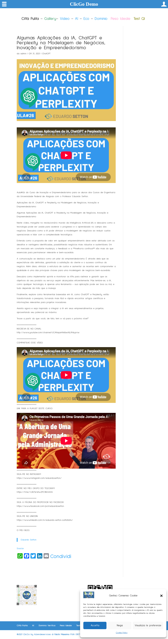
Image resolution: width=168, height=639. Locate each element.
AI (76, 19)
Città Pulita (22, 625)
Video (65, 19)
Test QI (79, 625)
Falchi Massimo (61, 634)
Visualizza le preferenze (148, 625)
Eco (86, 19)
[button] (161, 595)
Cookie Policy (121, 633)
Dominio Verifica (47, 625)
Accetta (95, 625)
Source (20, 548)
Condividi (60, 556)
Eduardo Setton (28, 540)
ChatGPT (46, 53)
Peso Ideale (120, 19)
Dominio (101, 19)
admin (23, 53)
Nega (120, 625)
